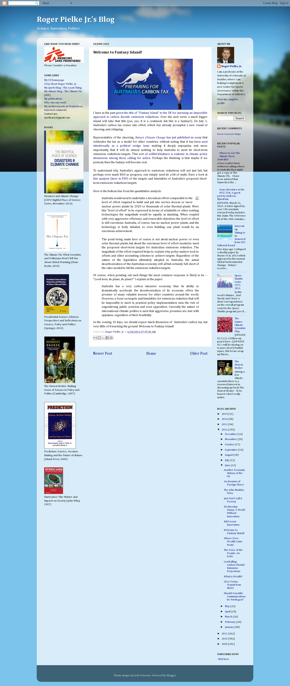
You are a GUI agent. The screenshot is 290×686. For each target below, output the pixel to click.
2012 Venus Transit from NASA (232, 584)
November (231, 439)
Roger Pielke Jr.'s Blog (76, 20)
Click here (223, 659)
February (230, 622)
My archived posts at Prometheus (63, 106)
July (227, 460)
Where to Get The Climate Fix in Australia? (228, 156)
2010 (225, 638)
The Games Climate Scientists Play (240, 325)
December (231, 434)
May (227, 606)
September (231, 449)
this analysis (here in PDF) (110, 178)
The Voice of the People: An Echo (233, 553)
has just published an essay (168, 137)
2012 (225, 429)
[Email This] (95, 338)
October (230, 444)
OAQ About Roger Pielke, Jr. (60, 84)
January (230, 627)
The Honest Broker (239, 364)
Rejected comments (55, 110)
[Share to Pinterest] (111, 338)
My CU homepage (54, 80)
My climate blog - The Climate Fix (63, 91)
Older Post (199, 354)
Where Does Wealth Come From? (233, 541)
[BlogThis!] (99, 338)
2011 (225, 633)
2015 (225, 414)
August (229, 455)
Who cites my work (55, 102)
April (228, 611)
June (228, 465)
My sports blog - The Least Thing (63, 87)
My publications (53, 98)
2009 (225, 644)
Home (151, 354)
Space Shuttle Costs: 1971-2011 (239, 282)
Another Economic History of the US (234, 473)
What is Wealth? (233, 576)
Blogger (171, 675)
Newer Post (102, 354)
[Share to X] (103, 338)
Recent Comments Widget (229, 134)
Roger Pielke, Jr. (114, 331)
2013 (225, 424)
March (229, 616)
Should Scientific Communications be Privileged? (235, 596)
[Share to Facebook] (107, 338)
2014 (225, 419)
